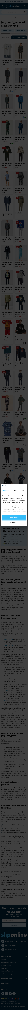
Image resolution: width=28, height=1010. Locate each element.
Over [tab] (23, 490)
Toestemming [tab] (5, 490)
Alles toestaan (14, 517)
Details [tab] (14, 490)
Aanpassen (13, 522)
